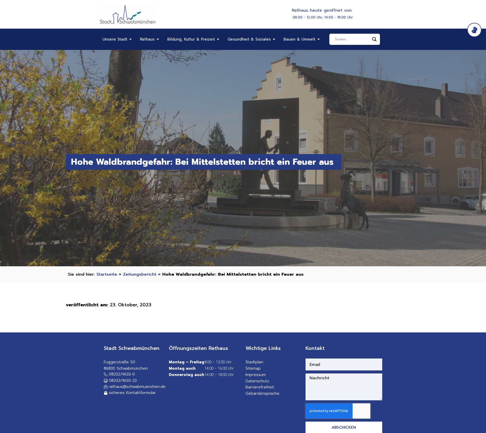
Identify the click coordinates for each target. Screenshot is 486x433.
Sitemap (253, 368)
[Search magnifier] (374, 39)
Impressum (256, 375)
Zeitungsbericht (139, 274)
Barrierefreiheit (260, 387)
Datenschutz (257, 381)
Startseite (106, 274)
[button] (120, 381)
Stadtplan (254, 362)
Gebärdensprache (262, 393)
